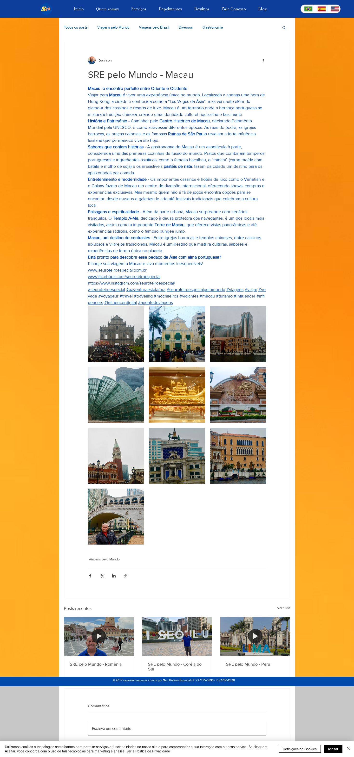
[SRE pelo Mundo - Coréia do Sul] (177, 636)
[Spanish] (320, 9)
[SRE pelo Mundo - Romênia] (99, 636)
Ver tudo (283, 608)
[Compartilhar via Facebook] (90, 575)
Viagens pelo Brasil (154, 27)
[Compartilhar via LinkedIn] (113, 575)
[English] (333, 9)
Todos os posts (76, 27)
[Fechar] (348, 749)
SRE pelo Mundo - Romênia (96, 664)
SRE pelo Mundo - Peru (248, 664)
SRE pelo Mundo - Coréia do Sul (175, 666)
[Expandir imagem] (116, 334)
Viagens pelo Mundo (113, 27)
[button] (284, 27)
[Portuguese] (307, 9)
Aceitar (333, 748)
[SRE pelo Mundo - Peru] (255, 636)
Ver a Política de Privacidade (148, 751)
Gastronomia (213, 27)
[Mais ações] (263, 60)
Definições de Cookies (300, 748)
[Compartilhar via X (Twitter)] (102, 575)
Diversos (186, 27)
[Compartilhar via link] (125, 575)
